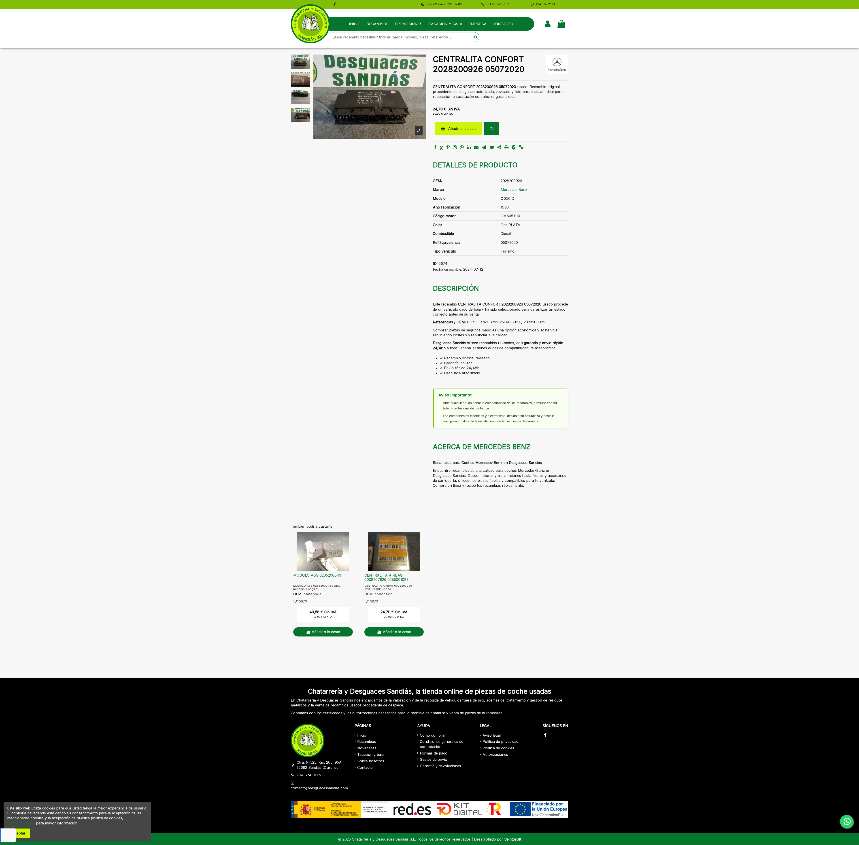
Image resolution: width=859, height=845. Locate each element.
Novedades (366, 748)
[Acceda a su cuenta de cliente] (548, 24)
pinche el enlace (21, 823)
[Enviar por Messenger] (492, 147)
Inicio (361, 735)
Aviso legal (492, 735)
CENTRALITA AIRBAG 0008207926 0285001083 (386, 577)
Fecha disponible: (447, 269)
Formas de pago (433, 753)
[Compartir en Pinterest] (448, 147)
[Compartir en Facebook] (435, 147)
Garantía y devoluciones (440, 766)
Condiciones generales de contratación (441, 744)
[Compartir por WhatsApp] (462, 147)
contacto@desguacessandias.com (319, 788)
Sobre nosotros (370, 761)
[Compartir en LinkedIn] (469, 147)
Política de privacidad (500, 741)
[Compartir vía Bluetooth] (514, 147)
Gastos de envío (433, 759)
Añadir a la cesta (462, 128)
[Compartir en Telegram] (484, 147)
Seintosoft (512, 839)
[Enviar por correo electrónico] (476, 147)
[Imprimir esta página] (506, 147)
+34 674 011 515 (311, 775)
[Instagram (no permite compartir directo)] (455, 147)
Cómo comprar (433, 735)
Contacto (365, 767)
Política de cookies (498, 748)
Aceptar (19, 833)
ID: (435, 263)
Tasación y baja (370, 754)
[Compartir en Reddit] (499, 147)
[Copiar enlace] (521, 147)
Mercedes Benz (514, 189)
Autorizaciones (495, 754)
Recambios (366, 741)
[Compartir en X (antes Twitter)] (441, 147)
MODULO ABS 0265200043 (317, 575)
